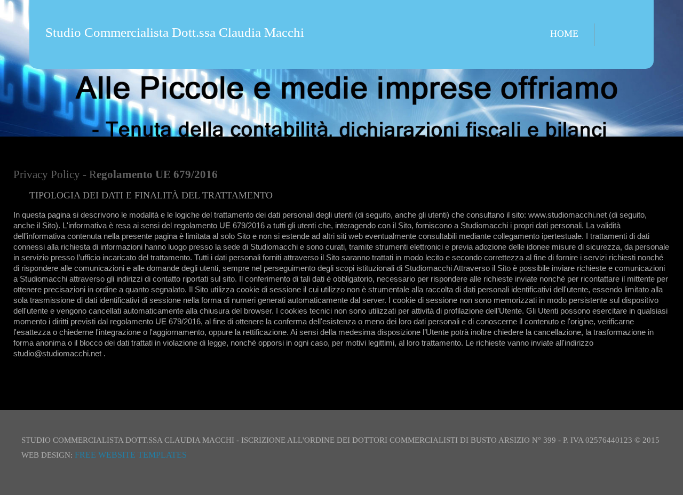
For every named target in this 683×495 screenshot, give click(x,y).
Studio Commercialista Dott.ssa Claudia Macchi (174, 32)
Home (564, 33)
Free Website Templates (131, 454)
